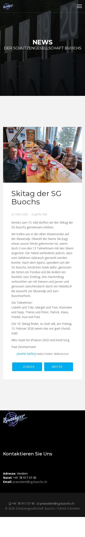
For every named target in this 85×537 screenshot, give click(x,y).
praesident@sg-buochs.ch (30, 482)
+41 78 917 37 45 (23, 503)
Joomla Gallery (26, 354)
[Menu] (79, 6)
